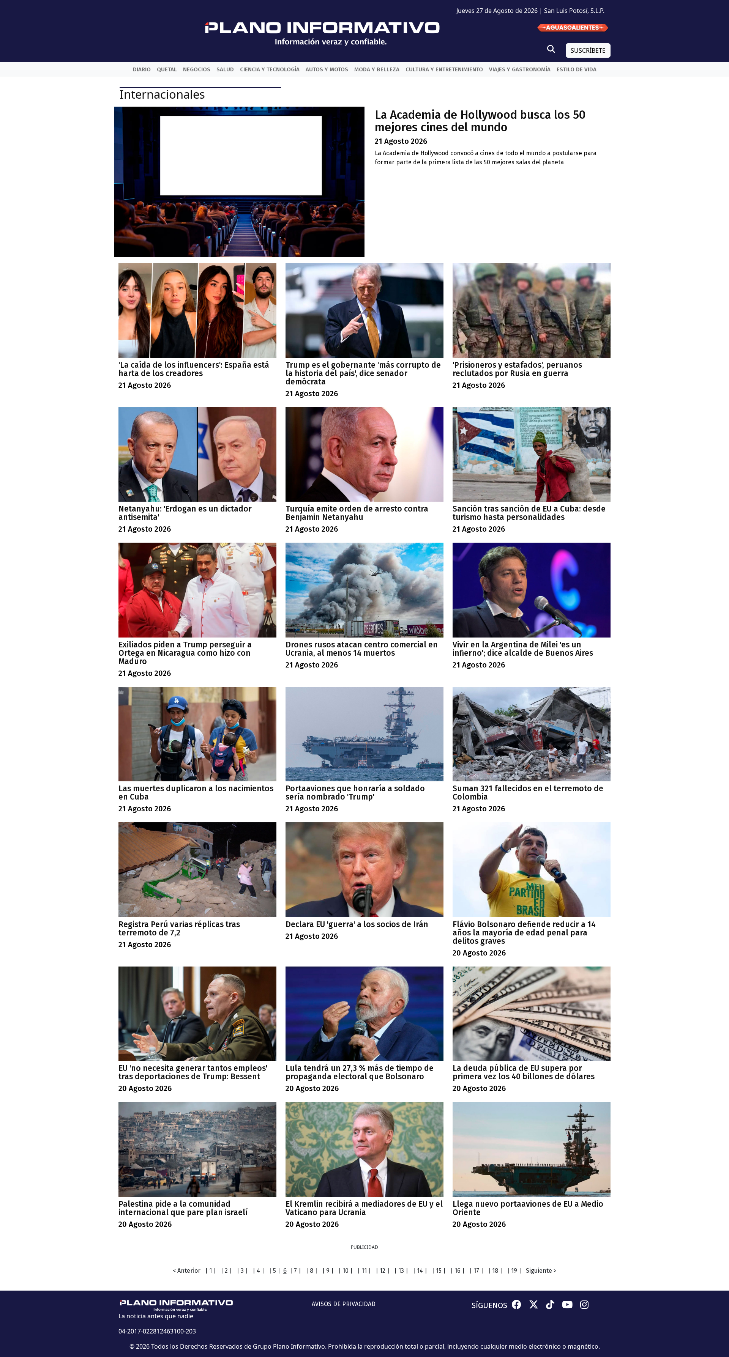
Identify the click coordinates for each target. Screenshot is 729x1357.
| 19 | (514, 1270)
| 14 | (420, 1270)
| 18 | (495, 1270)
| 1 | (210, 1270)
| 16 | (457, 1270)
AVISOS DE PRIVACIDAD (344, 1304)
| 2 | (226, 1270)
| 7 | (295, 1270)
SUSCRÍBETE (588, 50)
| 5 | (274, 1270)
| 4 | (258, 1270)
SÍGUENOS (489, 1305)
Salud (225, 69)
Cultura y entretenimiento (444, 69)
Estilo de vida (576, 69)
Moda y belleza (376, 69)
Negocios (196, 69)
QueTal (167, 69)
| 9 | (328, 1270)
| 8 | (311, 1270)
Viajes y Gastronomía (520, 69)
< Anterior (186, 1270)
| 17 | (476, 1270)
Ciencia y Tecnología (270, 69)
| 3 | (242, 1270)
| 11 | (364, 1270)
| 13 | (401, 1270)
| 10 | (345, 1270)
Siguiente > (541, 1270)
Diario (142, 69)
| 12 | (383, 1270)
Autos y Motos (327, 69)
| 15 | (439, 1270)
